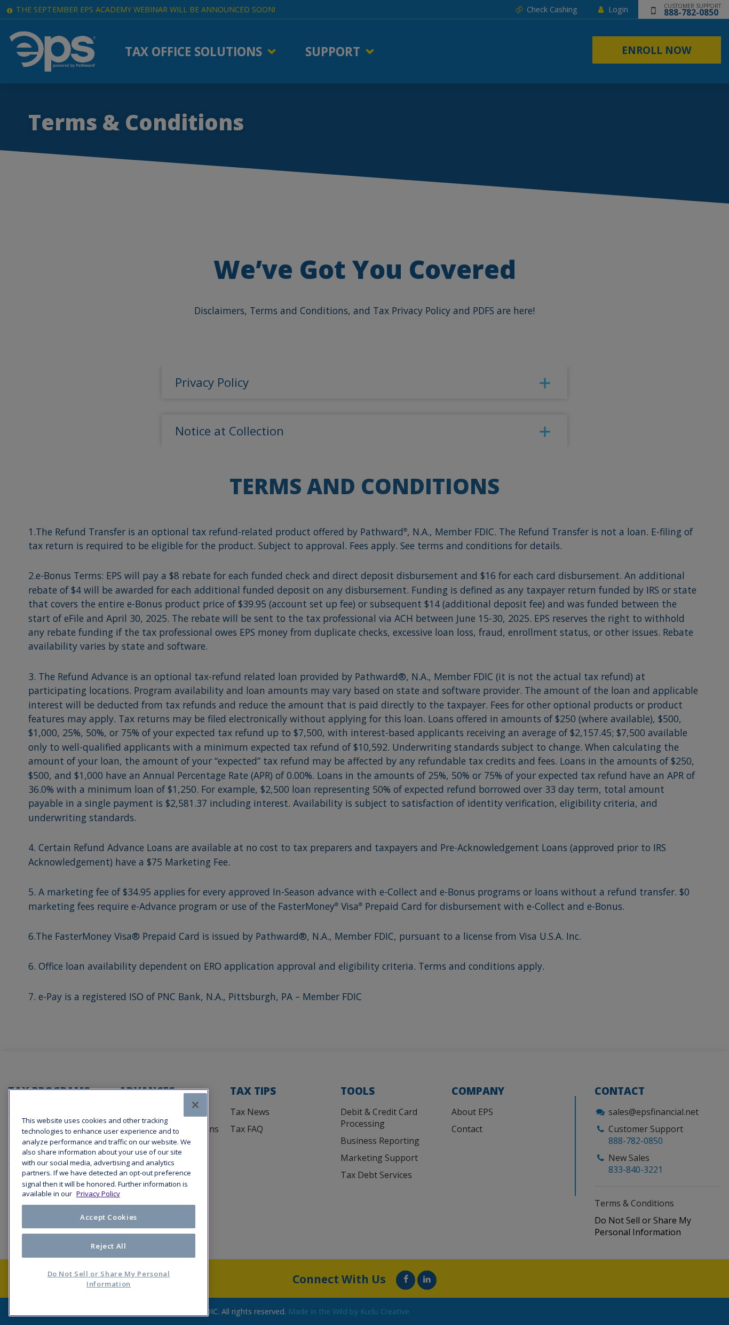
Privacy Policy (98, 1194)
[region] (109, 1202)
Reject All (108, 1246)
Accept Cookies (108, 1217)
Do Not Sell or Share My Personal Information (108, 1279)
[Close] (195, 1105)
